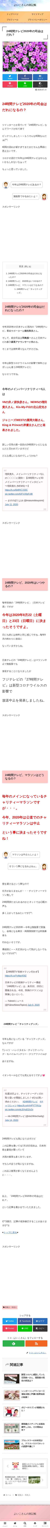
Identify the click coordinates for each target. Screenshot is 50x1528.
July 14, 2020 (11, 1120)
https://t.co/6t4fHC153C (16, 490)
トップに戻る (10, 1232)
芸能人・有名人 (11, 1307)
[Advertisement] (25, 234)
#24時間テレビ (30, 1102)
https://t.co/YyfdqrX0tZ (16, 976)
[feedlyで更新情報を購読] (13, 1343)
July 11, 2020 (11, 504)
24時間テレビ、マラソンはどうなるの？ (25, 285)
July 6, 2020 (34, 1005)
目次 (21, 266)
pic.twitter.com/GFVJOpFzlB (19, 494)
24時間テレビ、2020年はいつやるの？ (25, 281)
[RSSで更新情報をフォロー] (36, 1343)
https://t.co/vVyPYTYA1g (29, 1105)
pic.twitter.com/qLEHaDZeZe (19, 1109)
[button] (44, 740)
